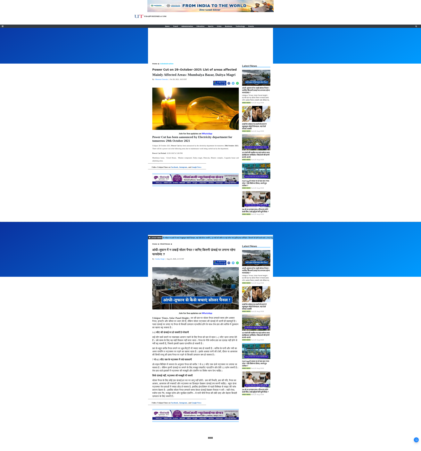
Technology (240, 26)
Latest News (249, 65)
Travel (175, 26)
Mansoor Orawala (161, 79)
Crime (219, 26)
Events (251, 26)
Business (228, 26)
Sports (210, 26)
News (167, 26)
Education (200, 26)
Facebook (174, 167)
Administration (187, 26)
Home (154, 64)
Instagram (183, 167)
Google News (196, 167)
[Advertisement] (210, 43)
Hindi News (165, 244)
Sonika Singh (160, 259)
